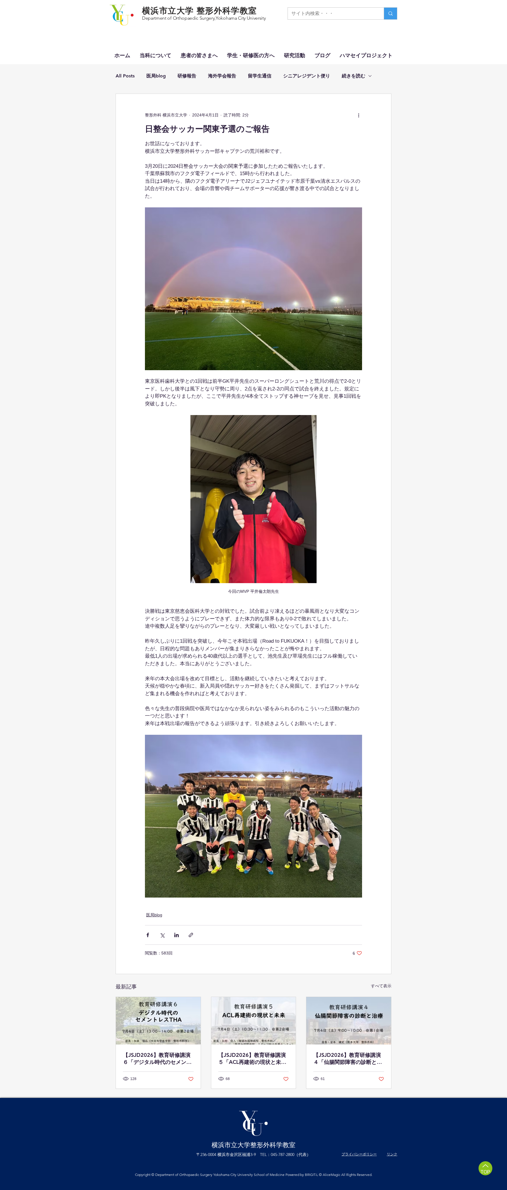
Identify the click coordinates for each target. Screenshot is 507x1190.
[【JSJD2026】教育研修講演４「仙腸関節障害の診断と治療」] (348, 1021)
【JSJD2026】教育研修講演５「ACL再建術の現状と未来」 (252, 1059)
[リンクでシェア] (191, 935)
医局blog (156, 76)
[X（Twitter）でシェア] (162, 935)
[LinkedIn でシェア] (176, 935)
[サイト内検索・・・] (390, 13)
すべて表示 (381, 986)
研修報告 (187, 76)
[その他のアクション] (358, 115)
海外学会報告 (222, 76)
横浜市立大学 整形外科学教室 (199, 10)
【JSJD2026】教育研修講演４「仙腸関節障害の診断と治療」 (347, 1059)
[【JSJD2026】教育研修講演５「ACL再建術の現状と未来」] (253, 1021)
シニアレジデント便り (306, 76)
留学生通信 (259, 76)
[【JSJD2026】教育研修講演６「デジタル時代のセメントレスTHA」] (158, 1021)
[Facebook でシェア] (148, 935)
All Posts (125, 76)
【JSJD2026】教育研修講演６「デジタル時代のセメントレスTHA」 (157, 1059)
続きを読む (353, 76)
